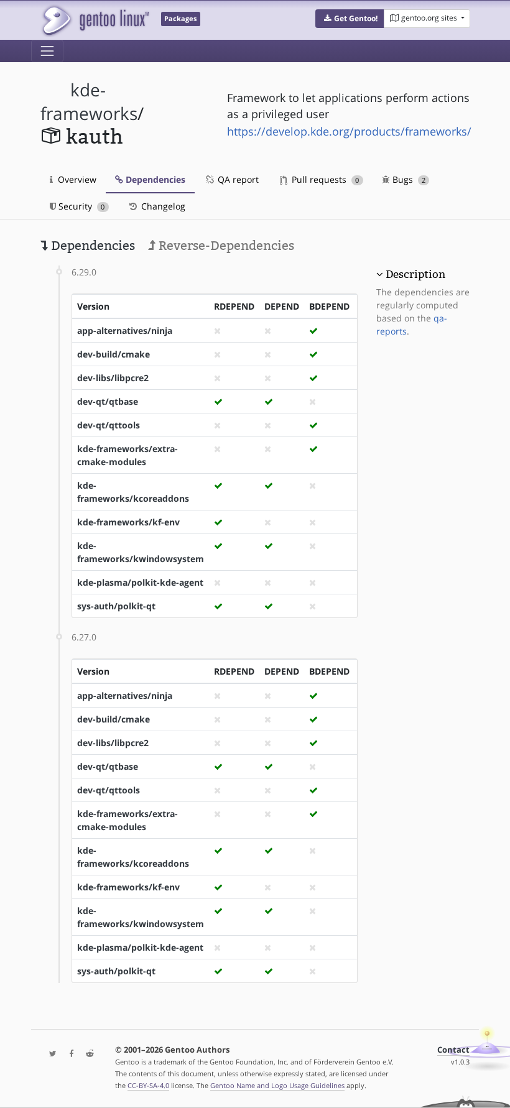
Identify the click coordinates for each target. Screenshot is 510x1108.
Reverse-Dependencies (224, 245)
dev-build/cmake (113, 354)
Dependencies (154, 179)
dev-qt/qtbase (107, 401)
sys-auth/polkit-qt (116, 606)
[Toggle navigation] (47, 51)
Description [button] (415, 274)
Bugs (407, 179)
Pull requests (324, 179)
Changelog (162, 206)
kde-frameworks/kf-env (128, 522)
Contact (453, 1050)
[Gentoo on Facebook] (68, 1054)
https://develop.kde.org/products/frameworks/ (349, 131)
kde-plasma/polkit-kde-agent (140, 582)
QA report (237, 179)
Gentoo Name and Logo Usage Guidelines (277, 1085)
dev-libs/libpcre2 (113, 378)
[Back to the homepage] (95, 20)
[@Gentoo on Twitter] (49, 1054)
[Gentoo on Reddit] (86, 1054)
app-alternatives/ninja (124, 330)
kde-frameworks (88, 101)
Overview (75, 179)
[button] (349, 18)
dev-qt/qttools (108, 425)
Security (80, 206)
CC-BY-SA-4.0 (148, 1085)
